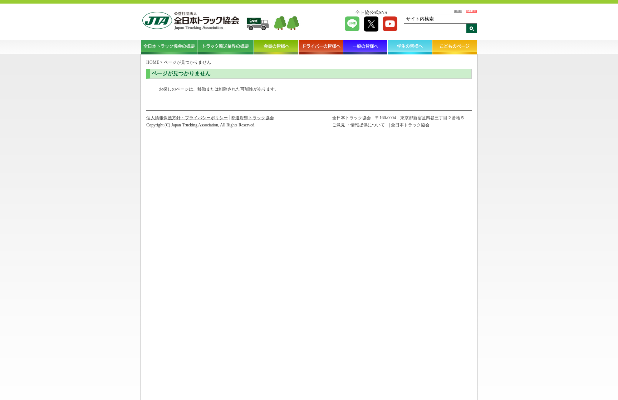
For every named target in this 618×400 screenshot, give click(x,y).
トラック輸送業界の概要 (225, 47)
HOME (458, 11)
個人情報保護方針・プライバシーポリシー (187, 117)
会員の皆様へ (276, 47)
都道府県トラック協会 (252, 117)
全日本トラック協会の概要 (169, 47)
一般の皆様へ (365, 47)
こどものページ (454, 47)
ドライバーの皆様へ (321, 47)
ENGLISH (471, 11)
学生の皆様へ (410, 47)
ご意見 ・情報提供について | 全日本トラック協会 (381, 124)
